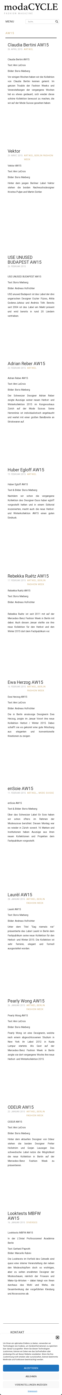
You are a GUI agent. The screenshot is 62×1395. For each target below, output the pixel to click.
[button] (57, 1337)
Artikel (28, 49)
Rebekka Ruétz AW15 (28, 576)
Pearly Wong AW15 (26, 1001)
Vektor (14, 151)
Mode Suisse (46, 793)
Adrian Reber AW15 (26, 363)
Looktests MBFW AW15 (24, 1216)
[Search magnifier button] (57, 21)
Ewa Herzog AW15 (25, 682)
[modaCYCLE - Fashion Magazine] (31, 8)
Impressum (32, 1391)
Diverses (31, 1222)
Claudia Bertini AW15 (28, 44)
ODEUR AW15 (21, 1107)
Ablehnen (31, 1376)
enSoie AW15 (20, 788)
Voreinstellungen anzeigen (31, 1384)
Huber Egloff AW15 (26, 469)
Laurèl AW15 (20, 894)
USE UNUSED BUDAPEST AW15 (25, 260)
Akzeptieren (31, 1368)
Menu (9, 21)
